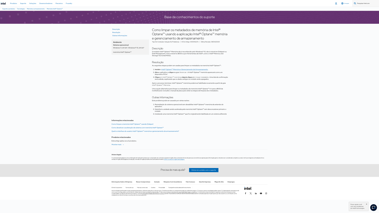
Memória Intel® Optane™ (55, 9)
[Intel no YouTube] (261, 193)
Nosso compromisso (143, 182)
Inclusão (157, 182)
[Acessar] (336, 3)
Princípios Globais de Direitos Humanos (153, 193)
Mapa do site (219, 182)
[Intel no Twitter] (250, 193)
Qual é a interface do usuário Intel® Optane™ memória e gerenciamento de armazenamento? (145, 131)
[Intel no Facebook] (245, 193)
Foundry (69, 3)
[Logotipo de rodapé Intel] (248, 188)
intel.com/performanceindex (151, 192)
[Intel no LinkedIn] (255, 193)
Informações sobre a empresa (122, 182)
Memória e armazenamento (36, 9)
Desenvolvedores (45, 3)
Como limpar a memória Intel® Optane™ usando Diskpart (132, 124)
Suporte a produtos (8, 9)
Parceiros (59, 3)
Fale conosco (190, 182)
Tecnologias (21, 9)
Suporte (23, 3)
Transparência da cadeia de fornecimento (179, 187)
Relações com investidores (173, 182)
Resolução (116, 32)
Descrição (116, 29)
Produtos (13, 3)
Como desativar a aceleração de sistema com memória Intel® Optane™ (138, 128)
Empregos (231, 182)
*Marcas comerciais (142, 187)
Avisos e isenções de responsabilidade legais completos (182, 192)
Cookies (153, 187)
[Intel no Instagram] (266, 193)
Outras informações (119, 36)
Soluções (32, 3)
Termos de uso (129, 187)
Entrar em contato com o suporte (204, 170)
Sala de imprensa (205, 182)
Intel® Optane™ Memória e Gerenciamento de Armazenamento (184, 69)
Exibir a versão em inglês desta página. (174, 159)
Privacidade (162, 187)
